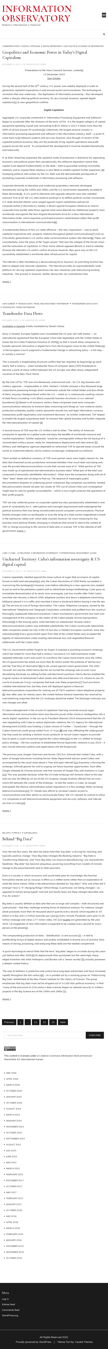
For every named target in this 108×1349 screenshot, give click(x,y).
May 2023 (11, 1162)
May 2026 (11, 1073)
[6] (55, 222)
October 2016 (14, 1210)
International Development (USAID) (78, 553)
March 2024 (13, 1114)
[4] (102, 169)
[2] (43, 129)
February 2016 (14, 1234)
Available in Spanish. (13, 326)
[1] (15, 102)
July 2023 (11, 1150)
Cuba (5, 553)
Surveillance (30, 833)
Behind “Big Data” (17, 838)
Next (63, 1022)
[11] (76, 762)
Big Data (6, 833)
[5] (20, 193)
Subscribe (95, 1035)
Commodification (10, 46)
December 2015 (15, 1246)
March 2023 (13, 1168)
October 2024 (14, 1102)
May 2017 (11, 1192)
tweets (66, 919)
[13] (27, 790)
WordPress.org (10, 1315)
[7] (93, 233)
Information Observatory (37, 13)
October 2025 (14, 1090)
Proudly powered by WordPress (34, 1341)
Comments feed (10, 1309)
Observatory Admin (36, 64)
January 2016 (14, 1240)
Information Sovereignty (45, 553)
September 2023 (15, 1138)
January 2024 (14, 1120)
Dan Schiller (54, 78)
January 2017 (14, 1204)
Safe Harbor (8, 304)
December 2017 (15, 1180)
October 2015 (14, 1258)
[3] (19, 137)
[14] (23, 803)
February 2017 (14, 1198)
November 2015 (15, 1252)
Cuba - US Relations (20, 553)
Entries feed (8, 1304)
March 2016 (13, 1228)
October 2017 (14, 1186)
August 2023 (13, 1144)
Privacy (17, 833)
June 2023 (11, 1156)
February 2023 (14, 1174)
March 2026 (13, 1084)
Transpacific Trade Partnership (18, 307)
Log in (5, 1298)
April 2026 (12, 1079)
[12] (4, 774)
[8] (92, 237)
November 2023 (15, 1126)
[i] (82, 70)
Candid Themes (84, 1341)
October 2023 (14, 1132)
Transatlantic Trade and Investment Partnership (43, 304)
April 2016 (12, 1222)
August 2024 (13, 1108)
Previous (9, 1022)
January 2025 (14, 1096)
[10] (67, 738)
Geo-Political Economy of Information (84, 46)
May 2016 (11, 1216)
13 (53, 1022)
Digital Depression (52, 46)
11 (35, 1022)
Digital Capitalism (31, 46)
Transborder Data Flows (85, 304)
